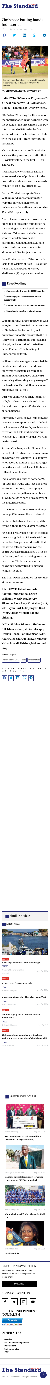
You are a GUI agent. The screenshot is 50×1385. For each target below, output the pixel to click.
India (24, 660)
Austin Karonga (12, 1132)
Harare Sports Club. (11, 660)
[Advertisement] (25, 800)
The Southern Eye (11, 1349)
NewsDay (8, 1339)
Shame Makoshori (10, 970)
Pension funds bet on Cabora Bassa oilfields (25, 306)
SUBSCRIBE (19, 1284)
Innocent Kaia (34, 660)
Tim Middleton (12, 1249)
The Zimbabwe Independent (16, 1343)
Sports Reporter (13, 1210)
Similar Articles (20, 915)
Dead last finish (12, 1253)
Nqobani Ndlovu (10, 1005)
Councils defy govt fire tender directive (23, 311)
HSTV (6, 1352)
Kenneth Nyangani (10, 1025)
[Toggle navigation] (46, 6)
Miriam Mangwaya (10, 991)
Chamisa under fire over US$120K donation (25, 291)
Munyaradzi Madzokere (15, 1173)
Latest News (13, 923)
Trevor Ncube (9, 1046)
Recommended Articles (22, 1095)
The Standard (10, 1346)
